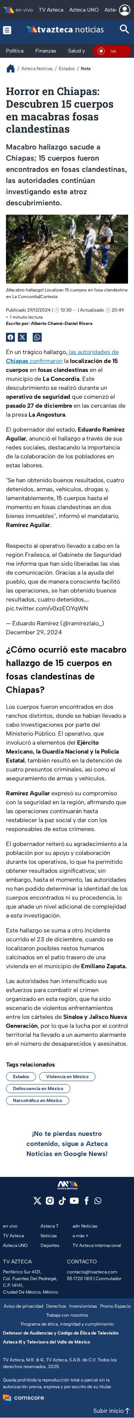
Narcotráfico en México (37, 1100)
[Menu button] (7, 30)
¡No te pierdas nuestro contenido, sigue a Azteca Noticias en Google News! (67, 1144)
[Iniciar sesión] (124, 10)
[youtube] (74, 1203)
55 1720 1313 (79, 1278)
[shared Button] (37, 337)
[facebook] (86, 1203)
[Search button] (124, 30)
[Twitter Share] (22, 337)
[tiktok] (62, 1203)
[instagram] (49, 1203)
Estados (21, 1076)
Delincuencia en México (38, 1088)
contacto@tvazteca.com (92, 1272)
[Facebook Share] (10, 337)
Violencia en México (67, 1076)
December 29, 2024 (34, 632)
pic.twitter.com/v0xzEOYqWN (47, 608)
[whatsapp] (98, 1202)
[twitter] (37, 1203)
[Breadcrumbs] (13, 68)
